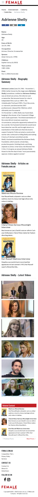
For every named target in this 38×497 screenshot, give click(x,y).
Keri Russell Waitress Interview (16, 259)
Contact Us (5, 466)
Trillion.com (31, 491)
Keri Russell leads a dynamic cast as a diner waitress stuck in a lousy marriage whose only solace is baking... (22, 412)
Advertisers (5, 471)
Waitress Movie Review (12, 193)
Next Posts (31, 439)
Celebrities (8, 12)
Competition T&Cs (7, 454)
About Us (5, 468)
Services (4, 459)
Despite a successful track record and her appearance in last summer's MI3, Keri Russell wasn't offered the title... (22, 432)
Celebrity (24, 10)
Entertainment (13, 10)
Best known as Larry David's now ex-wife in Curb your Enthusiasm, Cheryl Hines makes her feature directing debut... (22, 422)
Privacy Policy (6, 456)
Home (4, 10)
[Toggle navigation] (4, 2)
